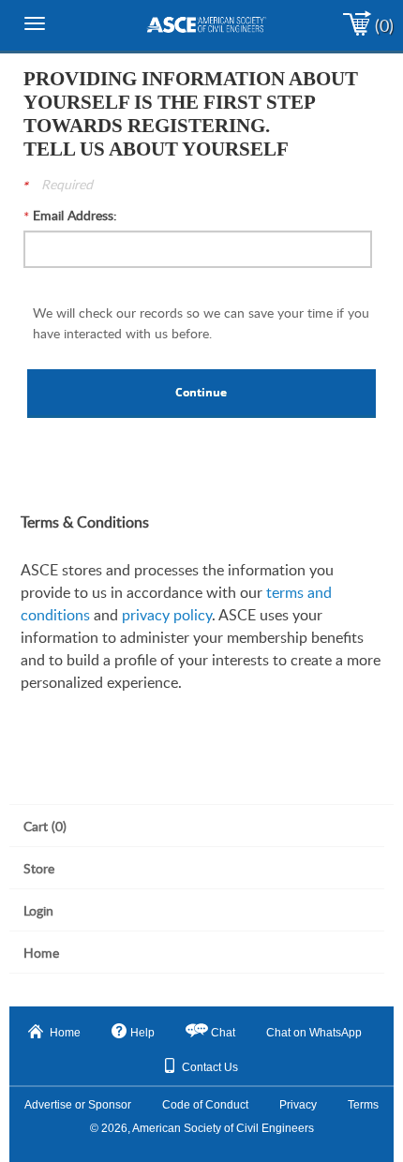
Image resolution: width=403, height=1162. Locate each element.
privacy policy (167, 614)
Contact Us (210, 1067)
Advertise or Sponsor (77, 1104)
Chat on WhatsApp (314, 1032)
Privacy (298, 1104)
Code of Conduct (205, 1104)
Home (65, 1032)
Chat (223, 1032)
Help (142, 1032)
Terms (363, 1104)
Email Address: (75, 215)
